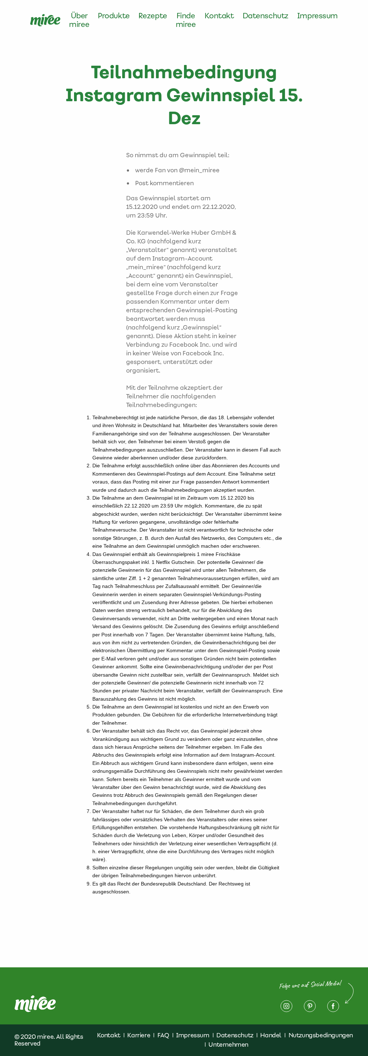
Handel (270, 1035)
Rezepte (152, 15)
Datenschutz (266, 15)
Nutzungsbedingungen (321, 1035)
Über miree (79, 20)
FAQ (163, 1035)
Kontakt (219, 15)
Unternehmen (228, 1044)
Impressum (317, 15)
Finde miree (186, 20)
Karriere (138, 1035)
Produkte (114, 15)
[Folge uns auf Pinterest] (310, 1006)
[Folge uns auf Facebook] (333, 1006)
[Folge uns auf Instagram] (286, 1006)
